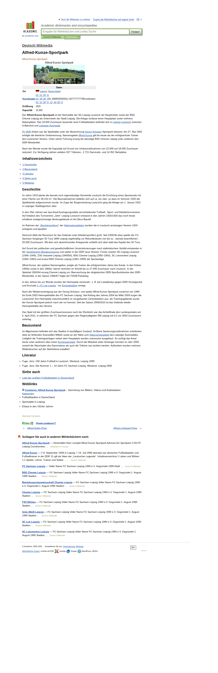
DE (138, 19)
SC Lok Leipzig (31, 521)
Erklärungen (71, 37)
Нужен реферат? (46, 423)
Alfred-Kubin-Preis (37, 428)
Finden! (135, 31)
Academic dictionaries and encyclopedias (69, 25)
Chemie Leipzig (31, 492)
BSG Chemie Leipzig (34, 472)
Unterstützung (69, 546)
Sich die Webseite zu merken (75, 19)
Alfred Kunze (29, 452)
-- (45, 390)
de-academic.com (30, 36)
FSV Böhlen (29, 502)
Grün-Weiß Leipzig (33, 512)
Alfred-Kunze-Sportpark (36, 443)
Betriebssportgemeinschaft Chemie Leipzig (47, 482)
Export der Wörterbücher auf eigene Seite (113, 19)
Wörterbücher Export (31, 551)
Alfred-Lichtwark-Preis (125, 428)
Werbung (79, 546)
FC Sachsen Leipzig (33, 466)
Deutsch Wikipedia (52, 37)
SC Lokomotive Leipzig (35, 531)
